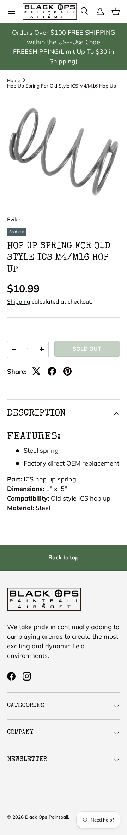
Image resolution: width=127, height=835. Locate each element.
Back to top (63, 557)
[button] (115, 11)
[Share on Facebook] (52, 371)
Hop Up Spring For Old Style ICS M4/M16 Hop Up (61, 85)
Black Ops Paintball (46, 817)
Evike (13, 219)
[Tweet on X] (36, 371)
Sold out (87, 348)
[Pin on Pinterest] (67, 371)
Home (13, 80)
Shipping (18, 301)
